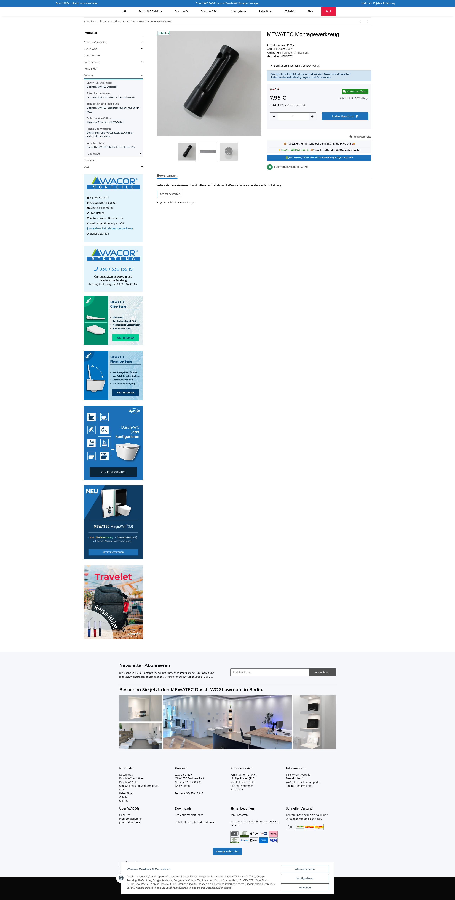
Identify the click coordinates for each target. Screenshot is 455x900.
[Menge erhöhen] (312, 116)
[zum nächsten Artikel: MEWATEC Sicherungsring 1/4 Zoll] (367, 21)
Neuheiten (90, 160)
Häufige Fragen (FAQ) (242, 778)
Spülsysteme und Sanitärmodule (138, 785)
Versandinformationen (243, 774)
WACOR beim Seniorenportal (303, 782)
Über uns (124, 815)
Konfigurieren (305, 878)
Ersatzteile (236, 789)
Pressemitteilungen (130, 818)
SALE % (123, 800)
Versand (301, 104)
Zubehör (89, 75)
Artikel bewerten (170, 194)
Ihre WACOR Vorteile (298, 774)
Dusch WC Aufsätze (95, 42)
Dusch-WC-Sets (93, 55)
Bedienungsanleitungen (189, 815)
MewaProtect (295, 778)
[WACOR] (125, 11)
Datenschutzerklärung (181, 673)
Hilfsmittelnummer (241, 785)
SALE (86, 166)
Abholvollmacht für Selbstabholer (195, 822)
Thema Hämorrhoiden (299, 785)
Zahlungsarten (239, 815)
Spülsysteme (91, 62)
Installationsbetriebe (242, 782)
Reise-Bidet (90, 68)
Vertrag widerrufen (227, 851)
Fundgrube (93, 153)
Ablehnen (305, 887)
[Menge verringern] (274, 116)
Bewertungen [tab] (167, 175)
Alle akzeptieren (305, 868)
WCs (121, 789)
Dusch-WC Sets (128, 782)
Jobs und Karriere (129, 822)
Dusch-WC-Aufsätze (131, 778)
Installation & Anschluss (294, 52)
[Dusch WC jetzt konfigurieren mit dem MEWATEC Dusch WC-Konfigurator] (113, 442)
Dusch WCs (90, 48)
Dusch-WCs (126, 774)
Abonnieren (322, 672)
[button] (113, 42)
